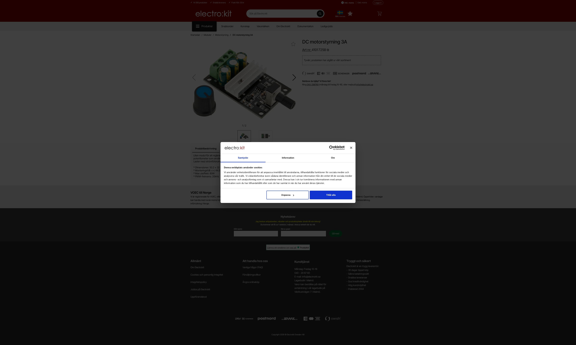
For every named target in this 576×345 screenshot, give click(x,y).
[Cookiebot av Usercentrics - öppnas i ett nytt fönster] (331, 148)
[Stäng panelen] (351, 148)
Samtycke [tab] (243, 157)
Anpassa (285, 195)
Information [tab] (288, 157)
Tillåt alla (331, 195)
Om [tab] (333, 157)
